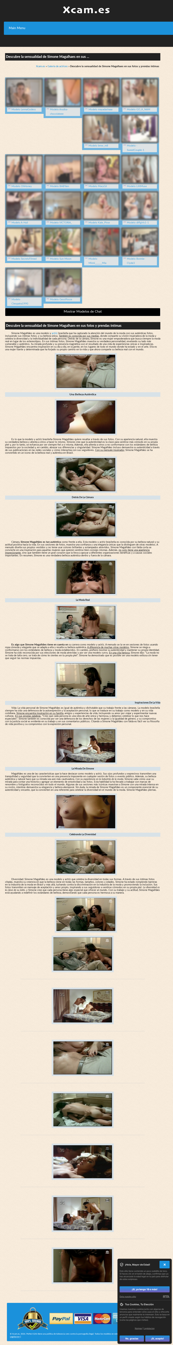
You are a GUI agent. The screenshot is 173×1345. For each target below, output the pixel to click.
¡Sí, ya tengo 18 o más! (144, 1289)
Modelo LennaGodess (23, 109)
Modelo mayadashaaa (100, 109)
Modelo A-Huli (19, 222)
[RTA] (166, 1296)
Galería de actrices (57, 66)
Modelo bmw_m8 (98, 145)
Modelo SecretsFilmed (23, 259)
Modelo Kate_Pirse (99, 222)
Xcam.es (40, 66)
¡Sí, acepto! (157, 1338)
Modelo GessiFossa (61, 299)
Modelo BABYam (59, 186)
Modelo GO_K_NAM (138, 109)
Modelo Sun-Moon (60, 259)
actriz (55, 333)
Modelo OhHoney (21, 186)
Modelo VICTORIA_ (61, 222)
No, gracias (131, 1338)
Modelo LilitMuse (137, 186)
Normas (138, 1328)
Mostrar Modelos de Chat (83, 311)
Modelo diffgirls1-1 (138, 222)
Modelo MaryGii (98, 186)
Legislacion (15, 1337)
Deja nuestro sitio (128, 1296)
